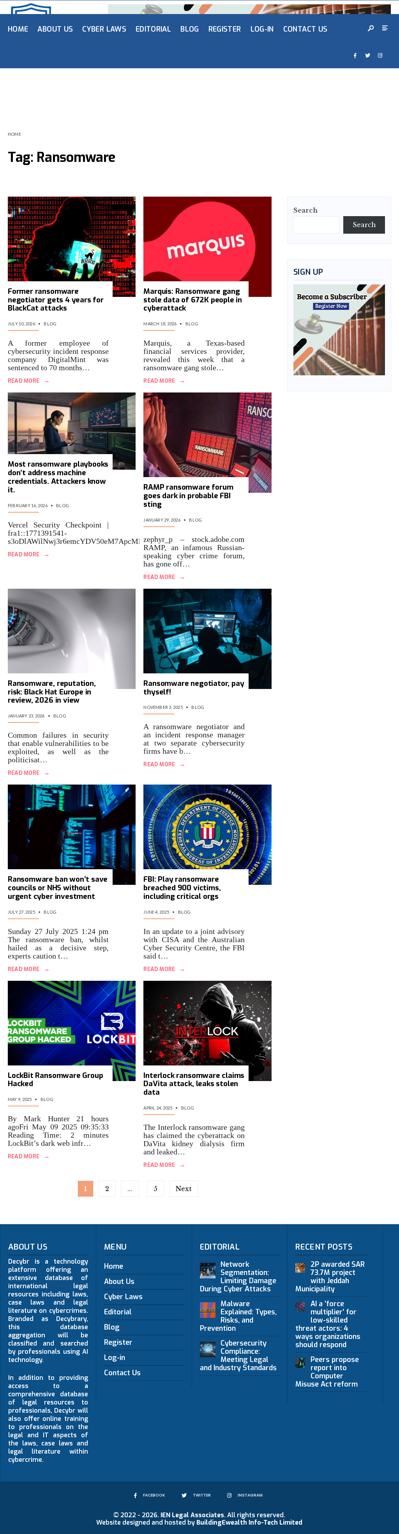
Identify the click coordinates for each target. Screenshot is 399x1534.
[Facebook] (355, 56)
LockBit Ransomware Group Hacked (55, 1080)
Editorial (153, 29)
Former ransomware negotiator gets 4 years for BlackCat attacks (56, 299)
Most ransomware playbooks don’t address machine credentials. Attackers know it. (58, 477)
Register (224, 29)
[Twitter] (367, 56)
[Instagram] (380, 56)
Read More (29, 381)
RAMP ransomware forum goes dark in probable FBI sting (188, 495)
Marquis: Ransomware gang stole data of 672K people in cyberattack (192, 299)
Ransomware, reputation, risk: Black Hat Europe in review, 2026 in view (52, 691)
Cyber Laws (104, 29)
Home (18, 29)
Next (184, 1189)
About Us (55, 29)
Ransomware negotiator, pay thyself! (193, 687)
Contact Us (305, 29)
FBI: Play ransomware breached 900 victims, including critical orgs (182, 887)
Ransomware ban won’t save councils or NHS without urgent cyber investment (58, 887)
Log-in (262, 29)
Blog (189, 29)
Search (305, 210)
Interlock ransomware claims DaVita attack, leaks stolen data (193, 1084)
